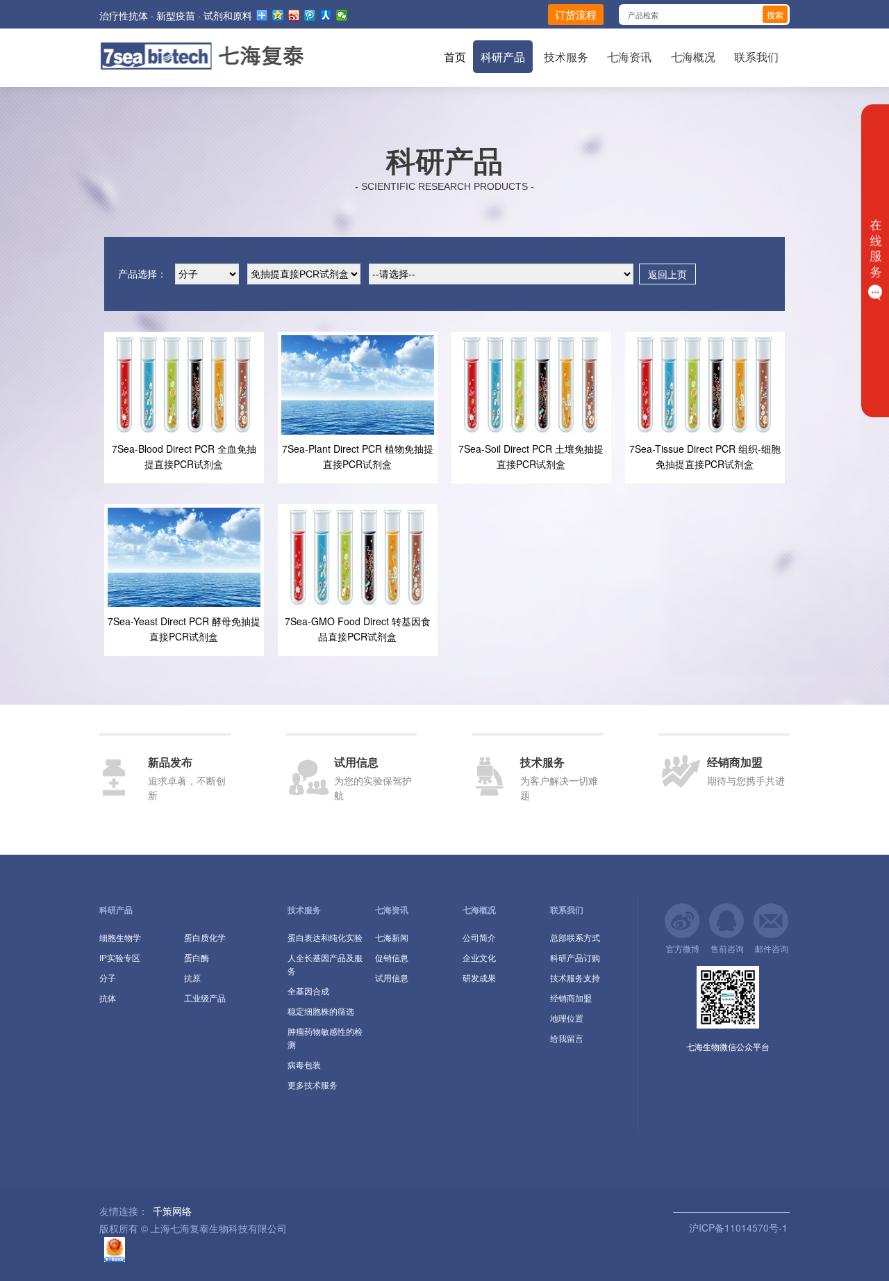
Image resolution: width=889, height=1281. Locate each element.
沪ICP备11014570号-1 (737, 1227)
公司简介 (479, 937)
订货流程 (576, 14)
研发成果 (479, 977)
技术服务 (566, 57)
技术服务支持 (575, 977)
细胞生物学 (120, 937)
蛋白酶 (196, 957)
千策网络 (172, 1211)
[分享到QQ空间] (278, 15)
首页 (455, 57)
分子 (107, 977)
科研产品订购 (575, 957)
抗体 (107, 998)
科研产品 (503, 57)
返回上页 (667, 274)
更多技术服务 (313, 1084)
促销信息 (391, 957)
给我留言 (566, 1038)
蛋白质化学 (205, 937)
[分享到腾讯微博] (310, 15)
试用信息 (391, 977)
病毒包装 (304, 1064)
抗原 (192, 977)
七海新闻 (391, 937)
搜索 (775, 14)
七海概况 (693, 57)
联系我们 (756, 57)
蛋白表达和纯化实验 (325, 937)
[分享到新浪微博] (294, 15)
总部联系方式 (575, 937)
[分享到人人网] (326, 15)
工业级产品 (205, 998)
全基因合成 (308, 991)
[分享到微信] (342, 15)
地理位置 (566, 1018)
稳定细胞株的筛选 (321, 1011)
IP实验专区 (119, 957)
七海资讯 (629, 57)
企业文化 (479, 957)
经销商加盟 (571, 998)
